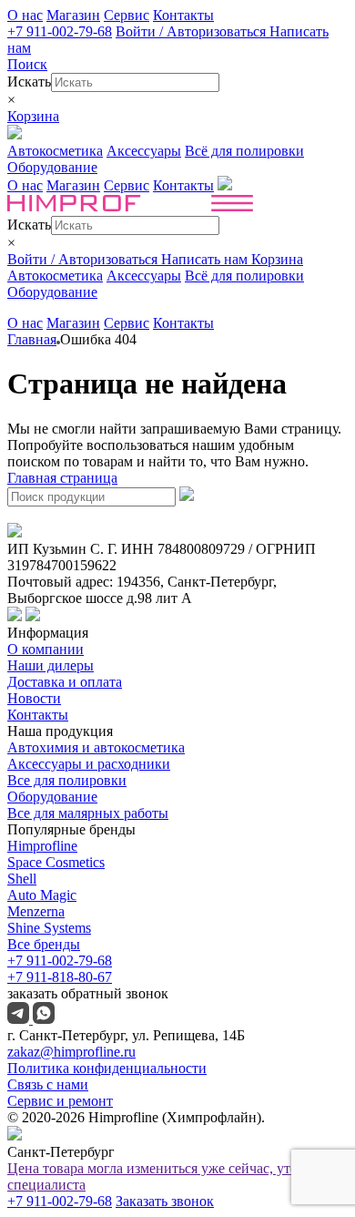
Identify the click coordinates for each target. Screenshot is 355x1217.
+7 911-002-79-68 (59, 31)
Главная (31, 339)
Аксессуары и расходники (88, 764)
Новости (34, 698)
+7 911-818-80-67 (59, 977)
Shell (21, 878)
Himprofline (42, 846)
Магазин (73, 15)
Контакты (183, 15)
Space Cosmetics (56, 862)
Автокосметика (55, 151)
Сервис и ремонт (60, 1101)
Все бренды (43, 944)
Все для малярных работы (87, 813)
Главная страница (62, 478)
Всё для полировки (244, 151)
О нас (25, 15)
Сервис (126, 15)
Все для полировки (67, 780)
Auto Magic (41, 895)
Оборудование (52, 167)
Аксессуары (143, 151)
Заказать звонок (165, 1201)
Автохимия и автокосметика (96, 747)
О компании (45, 649)
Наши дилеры (50, 665)
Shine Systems (49, 928)
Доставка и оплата (64, 682)
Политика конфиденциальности (107, 1068)
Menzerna (36, 911)
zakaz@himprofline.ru (71, 1051)
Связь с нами (47, 1084)
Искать (29, 81)
